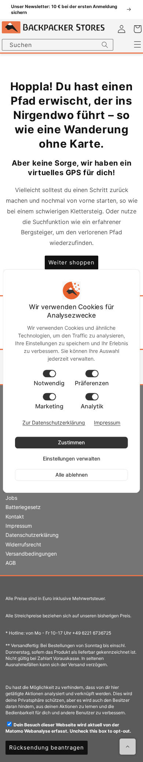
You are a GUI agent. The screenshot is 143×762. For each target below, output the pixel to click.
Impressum (19, 526)
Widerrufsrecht (23, 544)
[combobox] (57, 44)
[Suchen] (105, 44)
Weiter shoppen (71, 262)
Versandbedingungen (31, 553)
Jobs (11, 498)
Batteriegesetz (23, 507)
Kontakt (15, 516)
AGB (11, 563)
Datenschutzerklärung (32, 535)
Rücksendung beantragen (46, 747)
